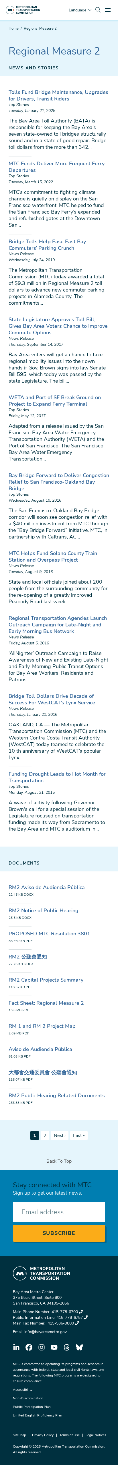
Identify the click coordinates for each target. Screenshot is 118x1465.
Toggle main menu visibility (108, 10)
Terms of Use (70, 1435)
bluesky (79, 1347)
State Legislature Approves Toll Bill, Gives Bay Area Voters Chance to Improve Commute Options (58, 326)
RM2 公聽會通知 (28, 956)
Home (14, 28)
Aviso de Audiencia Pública (40, 1049)
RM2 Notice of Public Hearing (43, 910)
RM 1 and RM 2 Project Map (42, 1026)
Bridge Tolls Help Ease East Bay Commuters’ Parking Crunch (47, 245)
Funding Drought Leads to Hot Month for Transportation (57, 777)
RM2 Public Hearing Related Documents (57, 1095)
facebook (28, 1347)
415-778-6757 (69, 1317)
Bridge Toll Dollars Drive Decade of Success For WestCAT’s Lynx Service (52, 699)
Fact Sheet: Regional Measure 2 (46, 1003)
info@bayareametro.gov (45, 1332)
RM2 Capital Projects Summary (46, 979)
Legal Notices (96, 1435)
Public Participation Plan (32, 1406)
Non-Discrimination (28, 1398)
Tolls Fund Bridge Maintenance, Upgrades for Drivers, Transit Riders (58, 95)
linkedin (16, 1347)
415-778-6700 (65, 1312)
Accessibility (22, 1389)
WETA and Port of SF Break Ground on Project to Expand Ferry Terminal (55, 400)
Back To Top (59, 1161)
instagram (41, 1347)
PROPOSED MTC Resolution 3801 (49, 933)
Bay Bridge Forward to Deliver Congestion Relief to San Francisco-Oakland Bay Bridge (59, 482)
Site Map (19, 1435)
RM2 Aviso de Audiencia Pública (47, 887)
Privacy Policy (43, 1435)
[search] (98, 10)
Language (77, 10)
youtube (54, 1347)
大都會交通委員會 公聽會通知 (43, 1072)
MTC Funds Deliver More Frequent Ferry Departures (57, 167)
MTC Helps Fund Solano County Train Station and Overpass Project (53, 556)
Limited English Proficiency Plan (37, 1415)
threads (66, 1347)
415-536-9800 (60, 1323)
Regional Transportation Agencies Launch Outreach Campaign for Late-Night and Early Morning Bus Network (58, 625)
